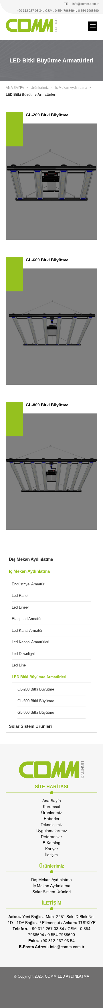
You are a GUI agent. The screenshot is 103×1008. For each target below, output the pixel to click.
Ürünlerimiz (40, 88)
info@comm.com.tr (85, 3)
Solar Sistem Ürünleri (30, 726)
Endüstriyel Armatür (28, 584)
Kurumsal (51, 806)
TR (66, 3)
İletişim (51, 854)
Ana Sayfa (51, 800)
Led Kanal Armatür (27, 630)
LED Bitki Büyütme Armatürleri (31, 95)
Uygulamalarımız (51, 830)
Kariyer (51, 848)
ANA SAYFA (15, 88)
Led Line (19, 665)
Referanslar (51, 836)
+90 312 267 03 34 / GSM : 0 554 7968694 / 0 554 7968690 (58, 10)
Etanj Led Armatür (26, 619)
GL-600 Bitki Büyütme (35, 701)
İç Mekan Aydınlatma (71, 88)
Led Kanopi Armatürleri (30, 642)
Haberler (52, 818)
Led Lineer (20, 607)
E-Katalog (51, 842)
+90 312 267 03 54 (51, 940)
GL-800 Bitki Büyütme (35, 712)
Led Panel (20, 595)
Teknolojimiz (52, 824)
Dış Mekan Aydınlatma (31, 559)
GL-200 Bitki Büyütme (35, 689)
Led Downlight (23, 654)
